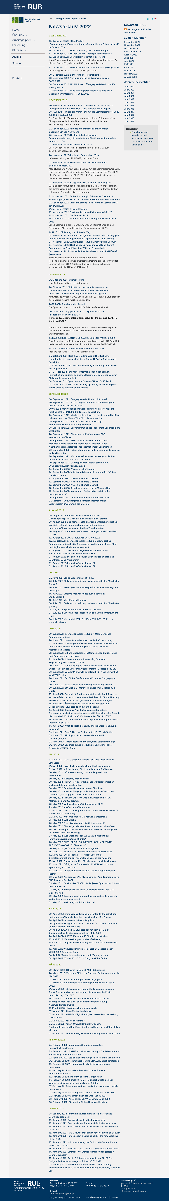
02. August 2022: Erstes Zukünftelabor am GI (72, 563)
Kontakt (22, 78)
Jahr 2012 (129, 121)
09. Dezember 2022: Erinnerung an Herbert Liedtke (75, 74)
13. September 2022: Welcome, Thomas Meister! (73, 478)
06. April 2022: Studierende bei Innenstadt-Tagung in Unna (78, 955)
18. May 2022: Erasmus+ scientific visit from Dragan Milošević (80, 851)
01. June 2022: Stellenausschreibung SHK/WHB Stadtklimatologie (82, 741)
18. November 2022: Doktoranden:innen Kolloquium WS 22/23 (80, 212)
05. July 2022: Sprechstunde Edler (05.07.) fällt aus (75, 609)
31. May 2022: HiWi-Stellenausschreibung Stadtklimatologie (79, 766)
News (83, 18)
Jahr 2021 (129, 93)
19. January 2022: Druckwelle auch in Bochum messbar (77, 1120)
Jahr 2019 (129, 99)
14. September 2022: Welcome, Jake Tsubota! (72, 469)
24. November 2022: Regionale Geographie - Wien (74, 155)
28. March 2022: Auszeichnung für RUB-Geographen (75, 979)
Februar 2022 (131, 73)
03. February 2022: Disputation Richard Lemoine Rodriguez (79, 1102)
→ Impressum (128, 1188)
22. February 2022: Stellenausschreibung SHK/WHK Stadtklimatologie (84, 1057)
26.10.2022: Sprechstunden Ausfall (67, 304)
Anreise (125, 1183)
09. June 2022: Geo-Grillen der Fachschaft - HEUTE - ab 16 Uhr (81, 732)
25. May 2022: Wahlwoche (62, 820)
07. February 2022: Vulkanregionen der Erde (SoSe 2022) (77, 1095)
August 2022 (130, 54)
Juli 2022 (128, 58)
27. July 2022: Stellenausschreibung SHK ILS (71, 578)
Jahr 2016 (129, 108)
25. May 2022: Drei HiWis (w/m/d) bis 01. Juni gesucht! (77, 823)
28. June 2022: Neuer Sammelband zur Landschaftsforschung (80, 640)
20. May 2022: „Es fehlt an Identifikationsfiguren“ (73, 848)
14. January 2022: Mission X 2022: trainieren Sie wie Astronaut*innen (84, 1148)
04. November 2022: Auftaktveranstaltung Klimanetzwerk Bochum (82, 241)
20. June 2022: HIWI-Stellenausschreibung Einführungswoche (80, 684)
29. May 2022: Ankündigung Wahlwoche (69, 807)
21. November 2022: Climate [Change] (68, 209)
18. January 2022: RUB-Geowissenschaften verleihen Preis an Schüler (84, 1132)
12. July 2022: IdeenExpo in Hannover (68, 600)
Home (21, 30)
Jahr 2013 (129, 118)
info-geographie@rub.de (62, 1193)
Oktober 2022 (131, 48)
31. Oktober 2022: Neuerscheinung (66, 279)
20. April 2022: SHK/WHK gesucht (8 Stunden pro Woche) (78, 936)
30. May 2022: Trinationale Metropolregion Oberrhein (76, 788)
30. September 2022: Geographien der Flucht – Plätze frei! (78, 399)
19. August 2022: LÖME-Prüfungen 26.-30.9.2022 (74, 537)
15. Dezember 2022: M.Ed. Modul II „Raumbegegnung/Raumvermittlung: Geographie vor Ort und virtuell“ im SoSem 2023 (84, 44)
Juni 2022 (129, 61)
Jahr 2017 (129, 105)
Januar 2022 (130, 77)
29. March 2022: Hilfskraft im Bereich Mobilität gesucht (77, 970)
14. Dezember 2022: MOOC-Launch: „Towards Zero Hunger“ (79, 50)
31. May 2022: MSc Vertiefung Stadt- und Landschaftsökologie (80, 769)
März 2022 (129, 70)
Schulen (22, 63)
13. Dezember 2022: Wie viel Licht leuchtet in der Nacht (77, 56)
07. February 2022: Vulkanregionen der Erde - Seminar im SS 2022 (82, 1092)
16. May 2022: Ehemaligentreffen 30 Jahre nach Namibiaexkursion (82, 861)
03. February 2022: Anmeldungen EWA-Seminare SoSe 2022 (79, 1099)
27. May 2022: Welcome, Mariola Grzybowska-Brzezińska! (78, 816)
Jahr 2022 (129, 89)
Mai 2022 (128, 64)
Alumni (22, 56)
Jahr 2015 (129, 112)
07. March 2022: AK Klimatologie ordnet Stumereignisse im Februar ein (84, 1033)
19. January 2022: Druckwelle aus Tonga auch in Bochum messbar (82, 1123)
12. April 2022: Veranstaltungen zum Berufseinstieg (75, 939)
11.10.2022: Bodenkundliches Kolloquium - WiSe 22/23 (76, 348)
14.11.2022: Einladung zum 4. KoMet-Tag (69, 232)
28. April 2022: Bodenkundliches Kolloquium (71, 920)
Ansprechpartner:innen (142, 1183)
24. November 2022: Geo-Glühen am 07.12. (70, 144)
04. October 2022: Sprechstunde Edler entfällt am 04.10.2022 (80, 381)
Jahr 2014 (129, 115)
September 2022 (132, 51)
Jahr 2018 (129, 102)
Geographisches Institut (66, 18)
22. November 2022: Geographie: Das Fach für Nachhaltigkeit (80, 182)
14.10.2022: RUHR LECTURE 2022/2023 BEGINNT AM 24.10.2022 (82, 338)
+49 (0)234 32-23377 (97, 1185)
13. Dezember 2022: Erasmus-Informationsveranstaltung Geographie (84, 67)
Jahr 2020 (129, 96)
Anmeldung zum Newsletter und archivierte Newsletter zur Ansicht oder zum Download (143, 138)
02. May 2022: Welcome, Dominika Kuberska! (72, 902)
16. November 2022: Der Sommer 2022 (68, 215)
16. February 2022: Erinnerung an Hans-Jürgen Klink (75, 1076)
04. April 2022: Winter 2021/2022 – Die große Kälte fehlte (78, 958)
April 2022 (129, 67)
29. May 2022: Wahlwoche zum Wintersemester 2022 (76, 804)
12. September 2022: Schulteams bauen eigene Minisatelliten (80, 488)
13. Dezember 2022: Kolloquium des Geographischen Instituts (80, 53)
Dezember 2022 (132, 42)
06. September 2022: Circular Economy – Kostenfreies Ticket (79, 497)
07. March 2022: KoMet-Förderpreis (67, 1020)
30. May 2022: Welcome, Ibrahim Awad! (69, 778)
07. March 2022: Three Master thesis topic (70, 1011)
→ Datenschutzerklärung (133, 1191)
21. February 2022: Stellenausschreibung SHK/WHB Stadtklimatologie (84, 1061)
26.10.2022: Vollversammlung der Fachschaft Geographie (78, 293)
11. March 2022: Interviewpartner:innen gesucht (73, 1008)
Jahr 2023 (129, 86)
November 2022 (132, 45)
